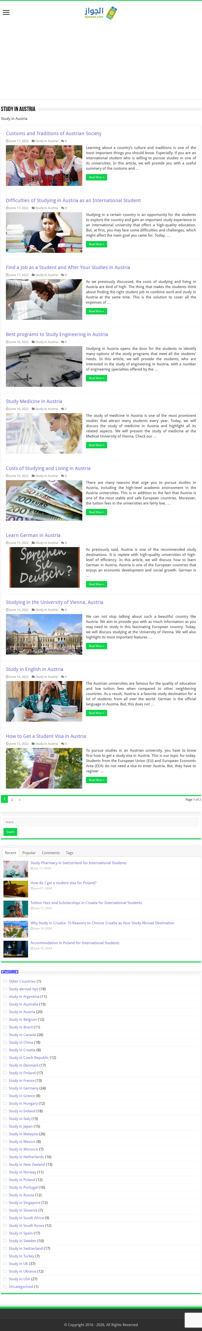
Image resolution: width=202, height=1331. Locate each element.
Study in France (21, 1080)
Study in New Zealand (27, 1164)
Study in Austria (46, 141)
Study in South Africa (26, 1218)
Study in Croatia (22, 1050)
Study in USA (19, 1279)
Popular (29, 853)
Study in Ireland (22, 1111)
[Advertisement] (101, 57)
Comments (51, 853)
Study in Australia (23, 1004)
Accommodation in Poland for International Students (75, 943)
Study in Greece (22, 1096)
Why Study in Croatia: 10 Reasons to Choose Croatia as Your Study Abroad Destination (102, 923)
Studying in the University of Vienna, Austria (54, 602)
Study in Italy (20, 1119)
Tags (69, 853)
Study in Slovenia (23, 1210)
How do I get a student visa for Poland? (63, 883)
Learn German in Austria (33, 535)
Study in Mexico (22, 1141)
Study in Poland (22, 1180)
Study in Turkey (21, 1256)
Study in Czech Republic (29, 1057)
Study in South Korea (26, 1225)
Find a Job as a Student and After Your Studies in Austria (68, 267)
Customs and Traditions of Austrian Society (53, 133)
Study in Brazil (21, 1027)
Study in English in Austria (34, 669)
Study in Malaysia (23, 1134)
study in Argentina (24, 996)
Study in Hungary (23, 1103)
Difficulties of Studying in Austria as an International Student (73, 200)
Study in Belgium (23, 1019)
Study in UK (18, 1264)
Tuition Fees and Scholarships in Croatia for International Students (86, 903)
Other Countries (22, 981)
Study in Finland (22, 1073)
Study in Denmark (23, 1065)
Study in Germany (23, 1088)
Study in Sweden (22, 1241)
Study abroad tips (23, 989)
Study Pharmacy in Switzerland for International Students (79, 863)
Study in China (21, 1042)
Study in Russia (21, 1195)
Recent (10, 853)
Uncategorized (21, 1286)
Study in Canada (22, 1035)
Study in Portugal (23, 1187)
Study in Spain (21, 1233)
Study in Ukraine (22, 1271)
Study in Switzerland (26, 1248)
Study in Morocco (23, 1149)
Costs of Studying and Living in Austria (48, 468)
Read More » (96, 177)
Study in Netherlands (26, 1157)
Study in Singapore (24, 1203)
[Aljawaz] (101, 12)
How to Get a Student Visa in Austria (46, 736)
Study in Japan (21, 1126)
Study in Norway (22, 1172)
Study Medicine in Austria (34, 401)
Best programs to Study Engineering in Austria (57, 334)
